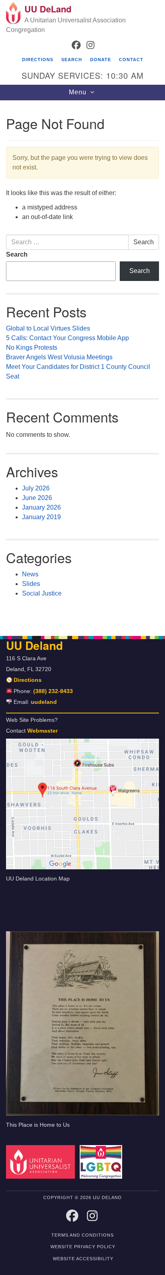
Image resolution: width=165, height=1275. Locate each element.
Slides (31, 583)
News (30, 574)
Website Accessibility (83, 1258)
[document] (82, 364)
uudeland (44, 702)
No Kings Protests (31, 347)
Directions (37, 59)
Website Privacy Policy (82, 1246)
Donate (100, 59)
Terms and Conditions (82, 1235)
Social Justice (42, 593)
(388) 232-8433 (53, 691)
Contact (131, 59)
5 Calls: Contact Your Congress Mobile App (68, 338)
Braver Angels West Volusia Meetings (59, 357)
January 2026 (41, 507)
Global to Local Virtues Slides (48, 328)
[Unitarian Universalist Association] (42, 1162)
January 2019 (41, 517)
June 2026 (37, 497)
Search (71, 59)
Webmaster (42, 731)
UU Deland (34, 645)
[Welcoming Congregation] (103, 1162)
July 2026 (36, 488)
